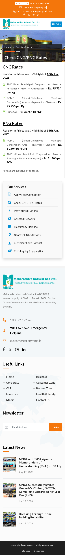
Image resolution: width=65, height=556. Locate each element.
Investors (12, 394)
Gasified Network (24, 218)
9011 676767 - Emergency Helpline (34, 11)
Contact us (42, 400)
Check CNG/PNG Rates (27, 202)
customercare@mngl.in (34, 7)
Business (41, 376)
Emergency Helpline (25, 226)
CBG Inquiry (28, 251)
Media (10, 400)
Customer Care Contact (27, 242)
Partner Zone (44, 388)
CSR (8, 388)
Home (10, 376)
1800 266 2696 (41, 3)
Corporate (12, 382)
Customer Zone (45, 382)
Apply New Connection (27, 194)
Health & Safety (46, 394)
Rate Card (25, 550)
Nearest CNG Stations (27, 235)
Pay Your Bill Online (25, 210)
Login (57, 24)
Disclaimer (39, 550)
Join (56, 427)
